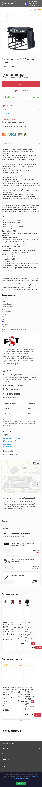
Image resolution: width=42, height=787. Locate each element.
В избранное (9, 97)
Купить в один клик (21, 91)
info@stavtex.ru (33, 5)
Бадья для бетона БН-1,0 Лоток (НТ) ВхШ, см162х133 (7, 628)
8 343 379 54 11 (21, 2)
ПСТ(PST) (5, 321)
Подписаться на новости (12, 767)
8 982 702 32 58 (33, 4)
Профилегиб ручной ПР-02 (15, 689)
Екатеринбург (9, 3)
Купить (21, 84)
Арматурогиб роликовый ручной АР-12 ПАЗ (8, 690)
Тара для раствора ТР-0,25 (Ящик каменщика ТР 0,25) (22, 544)
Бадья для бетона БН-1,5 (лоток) (28, 627)
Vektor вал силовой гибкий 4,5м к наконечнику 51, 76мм (22, 560)
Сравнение (30, 10)
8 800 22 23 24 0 (33, 2)
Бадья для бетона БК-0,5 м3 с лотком (21, 628)
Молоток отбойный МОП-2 (20, 576)
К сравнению (35, 97)
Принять (21, 783)
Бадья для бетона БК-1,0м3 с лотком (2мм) (14, 628)
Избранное (35, 10)
